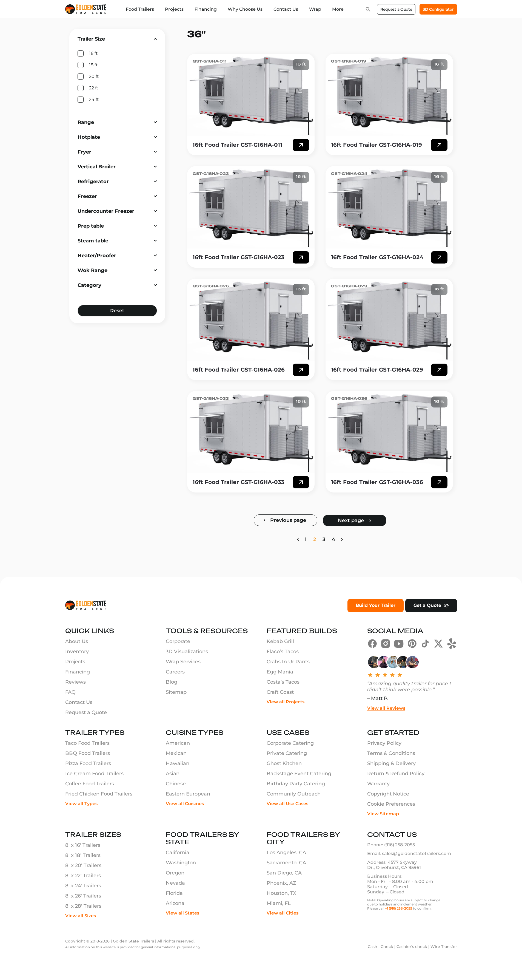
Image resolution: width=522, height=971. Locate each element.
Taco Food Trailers (87, 743)
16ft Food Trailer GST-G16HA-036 (377, 482)
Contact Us (285, 9)
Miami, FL (279, 903)
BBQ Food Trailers (87, 753)
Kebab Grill (280, 641)
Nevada (175, 883)
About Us (76, 641)
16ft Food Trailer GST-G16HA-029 (377, 369)
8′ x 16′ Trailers (82, 845)
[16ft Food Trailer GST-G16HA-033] (251, 432)
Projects (174, 9)
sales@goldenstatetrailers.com (416, 853)
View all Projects (285, 701)
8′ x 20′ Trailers (83, 865)
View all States (182, 913)
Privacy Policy (384, 743)
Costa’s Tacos (283, 682)
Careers (175, 672)
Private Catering (287, 753)
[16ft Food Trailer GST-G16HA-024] (389, 207)
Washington (181, 863)
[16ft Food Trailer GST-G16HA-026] (251, 320)
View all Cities (282, 913)
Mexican (176, 753)
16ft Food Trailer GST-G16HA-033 (238, 482)
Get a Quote (427, 605)
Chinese (176, 784)
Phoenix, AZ (281, 883)
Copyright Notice (388, 794)
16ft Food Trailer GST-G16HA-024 (377, 257)
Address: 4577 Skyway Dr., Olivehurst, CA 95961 (394, 865)
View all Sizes (80, 915)
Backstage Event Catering (299, 774)
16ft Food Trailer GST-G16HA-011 (237, 144)
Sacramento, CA (286, 863)
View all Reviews (386, 708)
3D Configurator (438, 9)
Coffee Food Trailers (89, 784)
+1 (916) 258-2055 (398, 908)
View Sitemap (383, 813)
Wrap (315, 9)
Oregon (175, 873)
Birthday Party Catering (296, 784)
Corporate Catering (290, 743)
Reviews (75, 682)
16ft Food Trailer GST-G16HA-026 (239, 369)
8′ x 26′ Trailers (83, 896)
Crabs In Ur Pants (288, 662)
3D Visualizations (187, 652)
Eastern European (188, 794)
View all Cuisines (185, 803)
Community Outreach (294, 794)
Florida (174, 893)
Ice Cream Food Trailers (94, 774)
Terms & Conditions (391, 753)
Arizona (175, 903)
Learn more (301, 145)
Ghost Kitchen (284, 763)
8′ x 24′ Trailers (83, 886)
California (177, 853)
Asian (172, 774)
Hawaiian (177, 763)
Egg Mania (280, 672)
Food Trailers (140, 9)
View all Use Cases (287, 803)
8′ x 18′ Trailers (83, 855)
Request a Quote (396, 9)
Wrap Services (183, 662)
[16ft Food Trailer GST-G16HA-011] (251, 95)
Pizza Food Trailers (88, 763)
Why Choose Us (245, 9)
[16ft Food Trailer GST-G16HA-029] (389, 320)
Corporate (178, 641)
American (178, 743)
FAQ (70, 692)
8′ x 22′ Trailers (83, 876)
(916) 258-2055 (399, 844)
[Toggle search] (368, 9)
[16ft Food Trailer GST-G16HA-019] (389, 95)
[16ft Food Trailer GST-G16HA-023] (251, 207)
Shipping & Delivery (391, 763)
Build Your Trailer (375, 605)
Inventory (77, 652)
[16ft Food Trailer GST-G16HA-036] (389, 432)
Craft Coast (280, 692)
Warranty (378, 784)
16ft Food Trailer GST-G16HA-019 (376, 144)
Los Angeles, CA (286, 853)
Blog (171, 682)
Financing (206, 9)
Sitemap (176, 692)
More (338, 9)
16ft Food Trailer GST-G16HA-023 (238, 257)
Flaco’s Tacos (283, 652)
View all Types (81, 803)
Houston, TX (281, 893)
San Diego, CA (284, 873)
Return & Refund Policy (395, 774)
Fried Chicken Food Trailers (98, 794)
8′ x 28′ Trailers (83, 906)
